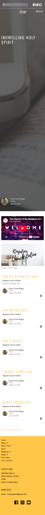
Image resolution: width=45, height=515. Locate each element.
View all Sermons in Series (11, 429)
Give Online (5, 457)
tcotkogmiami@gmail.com (16, 494)
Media (3, 454)
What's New (6, 446)
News (3, 449)
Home (3, 440)
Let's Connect (6, 460)
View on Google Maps (9, 482)
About (3, 443)
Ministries (5, 452)
